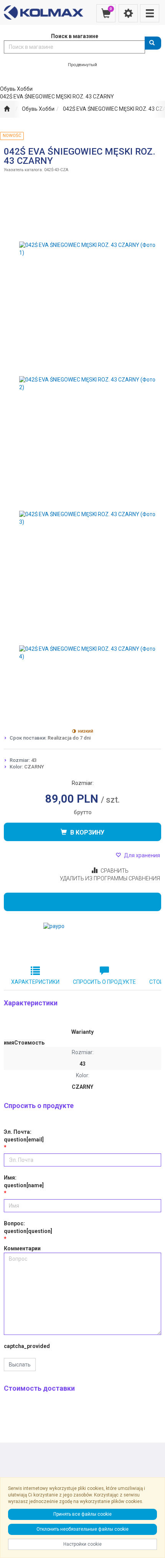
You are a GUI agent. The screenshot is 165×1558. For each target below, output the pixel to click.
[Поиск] (153, 43)
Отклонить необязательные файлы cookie (82, 1529)
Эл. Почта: (24, 1136)
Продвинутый (82, 64)
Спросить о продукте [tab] (104, 982)
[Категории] (149, 13)
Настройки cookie (82, 1544)
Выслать (20, 1364)
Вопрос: (28, 1227)
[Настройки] (128, 13)
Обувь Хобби (38, 109)
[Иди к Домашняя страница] (6, 109)
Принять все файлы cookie (82, 1514)
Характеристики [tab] (35, 982)
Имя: (24, 1181)
